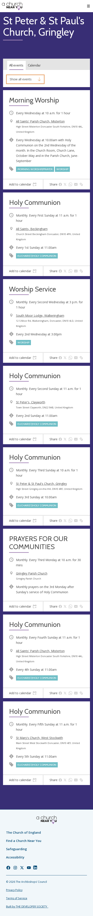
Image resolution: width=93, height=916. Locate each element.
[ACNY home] (12, 6)
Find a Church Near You (23, 841)
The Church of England (23, 832)
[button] (88, 6)
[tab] (23, 184)
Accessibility (15, 857)
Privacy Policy (14, 890)
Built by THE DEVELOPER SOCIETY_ (27, 906)
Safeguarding (16, 849)
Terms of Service (16, 898)
